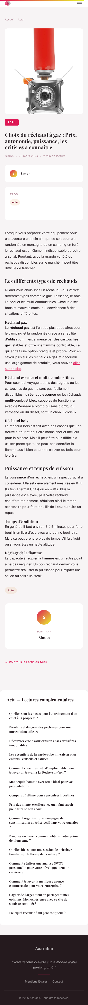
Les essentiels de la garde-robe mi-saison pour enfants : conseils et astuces (43, 756)
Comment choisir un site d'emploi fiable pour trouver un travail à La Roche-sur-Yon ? (41, 770)
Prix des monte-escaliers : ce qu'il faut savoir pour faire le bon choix (41, 806)
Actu (21, 19)
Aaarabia (44, 948)
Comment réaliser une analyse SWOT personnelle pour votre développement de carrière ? (39, 867)
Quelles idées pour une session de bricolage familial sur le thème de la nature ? (40, 852)
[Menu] (80, 3)
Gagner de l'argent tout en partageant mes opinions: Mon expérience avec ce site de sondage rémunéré (39, 899)
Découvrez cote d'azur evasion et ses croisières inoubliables (42, 743)
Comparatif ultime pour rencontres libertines (41, 795)
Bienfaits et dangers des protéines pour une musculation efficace (40, 729)
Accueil (9, 19)
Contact (57, 981)
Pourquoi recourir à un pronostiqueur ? (37, 913)
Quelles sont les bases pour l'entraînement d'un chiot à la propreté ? (43, 716)
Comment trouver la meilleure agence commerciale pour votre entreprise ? (36, 883)
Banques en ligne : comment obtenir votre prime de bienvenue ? (44, 838)
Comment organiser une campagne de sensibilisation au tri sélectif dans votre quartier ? (43, 822)
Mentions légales (36, 981)
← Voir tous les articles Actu (26, 662)
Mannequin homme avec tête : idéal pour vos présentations (41, 784)
